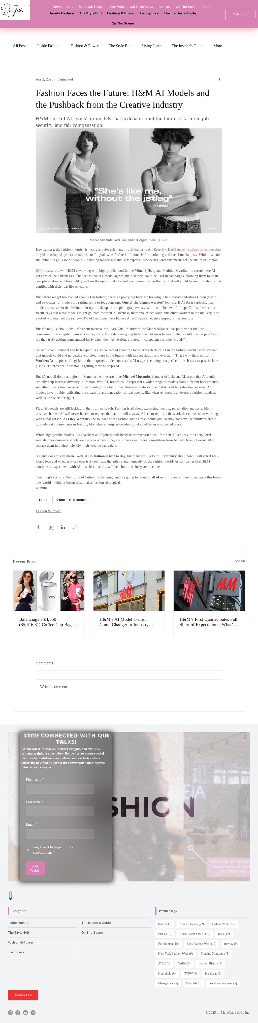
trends (166, 924)
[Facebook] (17, 1012)
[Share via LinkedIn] (62, 527)
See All (240, 561)
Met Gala (195, 983)
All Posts (20, 46)
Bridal (166, 934)
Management (169, 983)
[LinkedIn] (33, 1012)
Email (31, 824)
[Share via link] (75, 527)
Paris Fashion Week (203, 944)
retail (43, 499)
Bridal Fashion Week (196, 934)
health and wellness (224, 983)
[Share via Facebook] (38, 527)
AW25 (165, 963)
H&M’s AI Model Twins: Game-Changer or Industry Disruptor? (124, 622)
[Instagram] (10, 1012)
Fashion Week (225, 924)
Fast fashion (170, 944)
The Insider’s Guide (187, 46)
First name (35, 780)
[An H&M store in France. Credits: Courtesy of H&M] (129, 591)
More (217, 46)
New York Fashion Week (177, 953)
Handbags (214, 973)
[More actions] (219, 79)
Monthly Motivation (216, 953)
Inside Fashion (48, 46)
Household (168, 973)
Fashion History (212, 963)
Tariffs (186, 963)
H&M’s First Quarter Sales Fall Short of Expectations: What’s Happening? (208, 622)
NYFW (192, 973)
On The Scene (92, 932)
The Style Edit (120, 46)
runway (232, 944)
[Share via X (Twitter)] (50, 527)
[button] (249, 14)
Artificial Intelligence (71, 499)
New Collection (193, 924)
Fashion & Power (85, 46)
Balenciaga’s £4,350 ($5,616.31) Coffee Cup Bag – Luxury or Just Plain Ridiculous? (47, 622)
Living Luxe (152, 46)
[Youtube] (25, 1012)
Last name (34, 802)
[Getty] (209, 591)
